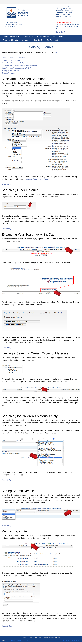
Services (25, 40)
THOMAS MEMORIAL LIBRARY (18, 640)
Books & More (27, 36)
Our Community (53, 40)
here (55, 53)
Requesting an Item (9, 73)
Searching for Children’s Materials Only (16, 68)
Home (5, 36)
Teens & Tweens (58, 36)
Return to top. (7, 184)
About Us (13, 36)
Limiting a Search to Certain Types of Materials (19, 65)
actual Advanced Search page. (38, 179)
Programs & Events (10, 40)
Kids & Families (43, 36)
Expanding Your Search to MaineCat (15, 63)
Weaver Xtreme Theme (72, 640)
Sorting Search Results (10, 70)
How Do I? (38, 40)
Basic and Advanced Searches (13, 58)
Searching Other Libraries (11, 60)
